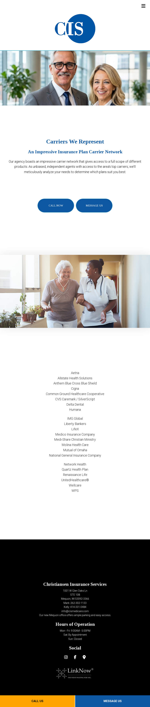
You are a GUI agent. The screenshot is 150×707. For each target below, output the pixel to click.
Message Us (113, 701)
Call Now (56, 205)
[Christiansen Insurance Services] (75, 28)
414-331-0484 (78, 607)
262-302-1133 (78, 602)
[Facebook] (75, 657)
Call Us (37, 701)
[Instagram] (65, 657)
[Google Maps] (84, 657)
